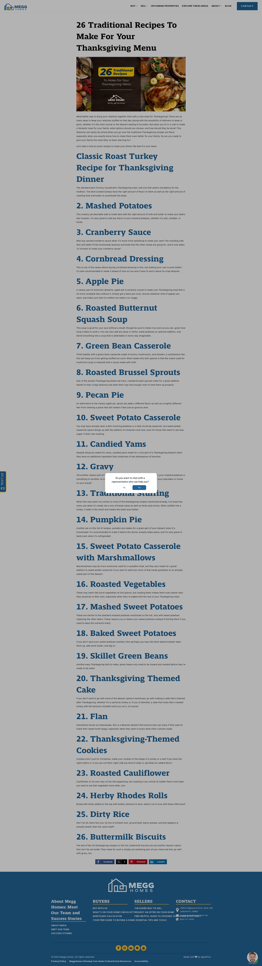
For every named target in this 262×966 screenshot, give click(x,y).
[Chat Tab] (131, 483)
